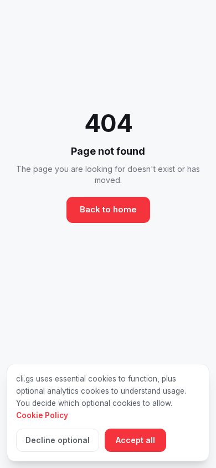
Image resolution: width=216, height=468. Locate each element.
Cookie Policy (42, 415)
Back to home (108, 209)
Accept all (135, 440)
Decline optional (57, 440)
